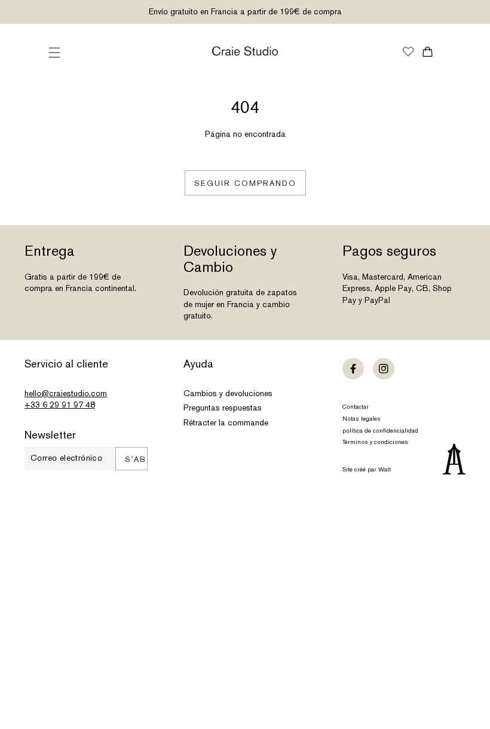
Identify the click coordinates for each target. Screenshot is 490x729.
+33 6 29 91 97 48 (59, 404)
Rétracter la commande (225, 422)
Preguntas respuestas (222, 407)
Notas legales (361, 418)
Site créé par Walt (366, 469)
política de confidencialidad (380, 430)
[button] (54, 53)
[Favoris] (408, 52)
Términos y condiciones (375, 442)
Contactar (355, 406)
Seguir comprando (245, 183)
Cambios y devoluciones (227, 393)
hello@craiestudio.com (65, 393)
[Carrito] (427, 52)
